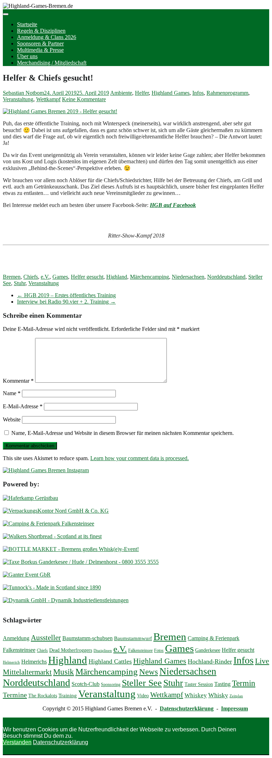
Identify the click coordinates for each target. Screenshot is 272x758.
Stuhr (20, 283)
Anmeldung (16, 638)
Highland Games (170, 93)
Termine (15, 695)
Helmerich (11, 662)
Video (143, 695)
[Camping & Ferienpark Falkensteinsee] (48, 523)
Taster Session (199, 684)
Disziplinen (103, 651)
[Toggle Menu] (5, 14)
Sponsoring (110, 684)
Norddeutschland (226, 277)
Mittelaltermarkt (27, 672)
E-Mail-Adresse (22, 406)
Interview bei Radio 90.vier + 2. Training (66, 302)
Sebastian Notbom (23, 93)
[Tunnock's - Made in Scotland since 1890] (52, 587)
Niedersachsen (188, 277)
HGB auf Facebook (173, 205)
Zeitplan (236, 696)
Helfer (142, 93)
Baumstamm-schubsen (87, 638)
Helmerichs (34, 662)
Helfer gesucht (87, 277)
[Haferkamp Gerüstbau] (30, 498)
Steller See (142, 683)
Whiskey (196, 695)
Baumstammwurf (133, 638)
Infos (198, 93)
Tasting (222, 684)
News (148, 671)
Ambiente (121, 93)
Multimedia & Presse (40, 50)
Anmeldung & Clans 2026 (46, 37)
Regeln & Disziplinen (41, 31)
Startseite (27, 24)
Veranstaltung (18, 99)
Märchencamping (149, 277)
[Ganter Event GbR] (27, 575)
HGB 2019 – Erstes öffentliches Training (66, 295)
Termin (243, 683)
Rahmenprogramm (227, 93)
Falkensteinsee (140, 650)
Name (12, 393)
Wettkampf (48, 99)
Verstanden (17, 742)
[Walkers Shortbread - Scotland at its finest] (52, 536)
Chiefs (30, 277)
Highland (116, 277)
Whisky (218, 695)
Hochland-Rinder (210, 661)
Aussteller (46, 637)
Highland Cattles (110, 661)
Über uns (27, 56)
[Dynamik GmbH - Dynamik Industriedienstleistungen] (66, 600)
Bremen (12, 277)
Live (262, 661)
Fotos (159, 650)
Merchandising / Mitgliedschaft (51, 63)
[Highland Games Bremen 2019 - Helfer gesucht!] (60, 111)
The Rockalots (42, 695)
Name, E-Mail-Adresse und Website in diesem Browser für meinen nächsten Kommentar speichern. (122, 433)
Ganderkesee (207, 650)
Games (60, 277)
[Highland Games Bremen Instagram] (46, 470)
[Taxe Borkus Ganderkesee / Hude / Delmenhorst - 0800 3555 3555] (81, 562)
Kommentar (18, 381)
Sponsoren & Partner (40, 43)
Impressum (234, 708)
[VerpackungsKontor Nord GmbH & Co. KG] (56, 511)
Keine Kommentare (84, 99)
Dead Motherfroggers (70, 650)
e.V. (45, 277)
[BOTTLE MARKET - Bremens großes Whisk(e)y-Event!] (71, 549)
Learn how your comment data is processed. (139, 458)
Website (12, 419)
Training (67, 695)
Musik (63, 671)
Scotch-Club (86, 684)
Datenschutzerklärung (187, 708)
